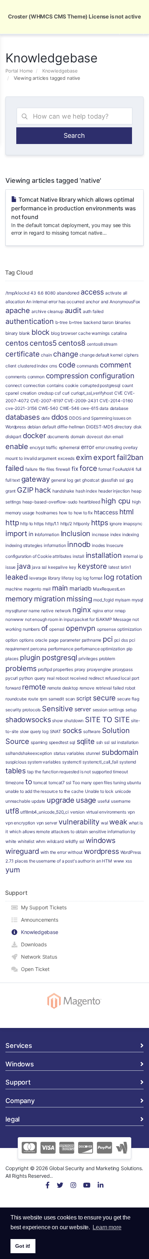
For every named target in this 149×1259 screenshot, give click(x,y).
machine (13, 589)
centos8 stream (102, 344)
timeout (120, 771)
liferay (67, 578)
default (49, 426)
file (42, 469)
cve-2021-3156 (21, 408)
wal (104, 823)
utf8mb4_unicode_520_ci (44, 812)
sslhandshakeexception (28, 753)
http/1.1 (52, 523)
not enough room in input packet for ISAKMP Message (78, 619)
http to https (32, 523)
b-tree (61, 322)
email (117, 436)
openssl (56, 629)
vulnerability (79, 822)
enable (16, 446)
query (40, 678)
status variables (69, 753)
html (126, 511)
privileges (88, 658)
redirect (96, 678)
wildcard (55, 841)
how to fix (83, 512)
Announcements (38, 920)
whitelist (26, 841)
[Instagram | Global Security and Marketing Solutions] (73, 1186)
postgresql (59, 657)
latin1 (126, 567)
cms (53, 366)
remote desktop (62, 688)
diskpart (13, 436)
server (82, 709)
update (38, 801)
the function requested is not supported (73, 771)
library (54, 578)
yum (12, 869)
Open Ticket (34, 969)
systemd (127, 762)
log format (93, 578)
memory (19, 598)
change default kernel (101, 355)
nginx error (103, 610)
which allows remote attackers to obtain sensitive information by (72, 831)
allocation (15, 301)
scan (70, 698)
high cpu (116, 501)
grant (10, 491)
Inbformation (47, 534)
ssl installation (125, 742)
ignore (116, 523)
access (92, 292)
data (103, 408)
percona (38, 648)
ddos (59, 417)
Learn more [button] (107, 1227)
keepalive (58, 567)
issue (10, 567)
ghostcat (90, 480)
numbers (31, 629)
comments (15, 376)
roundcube (16, 698)
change (65, 354)
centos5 (43, 343)
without (75, 852)
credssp (46, 393)
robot (130, 688)
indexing (130, 534)
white (10, 841)
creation (28, 393)
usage (86, 800)
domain (78, 436)
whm (41, 841)
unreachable (17, 801)
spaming (39, 742)
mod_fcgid (103, 599)
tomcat (40, 782)
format (104, 469)
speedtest (58, 742)
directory (123, 426)
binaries (123, 322)
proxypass (122, 669)
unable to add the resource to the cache (44, 791)
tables (15, 770)
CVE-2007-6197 (46, 400)
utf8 (12, 811)
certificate (22, 354)
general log (62, 480)
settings (116, 709)
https (99, 522)
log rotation (123, 577)
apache (17, 310)
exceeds (66, 458)
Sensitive (57, 708)
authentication (29, 321)
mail (47, 589)
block (40, 332)
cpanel (12, 393)
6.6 (41, 293)
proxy (79, 669)
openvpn (80, 628)
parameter (70, 640)
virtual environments (106, 812)
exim (84, 457)
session (100, 709)
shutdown (74, 720)
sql (72, 742)
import (16, 533)
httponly (81, 523)
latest (113, 567)
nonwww (14, 619)
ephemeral (69, 447)
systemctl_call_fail (100, 762)
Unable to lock (99, 791)
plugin (30, 657)
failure (31, 469)
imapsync (132, 523)
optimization (129, 629)
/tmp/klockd (17, 293)
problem (107, 658)
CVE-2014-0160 (116, 400)
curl (65, 393)
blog (55, 333)
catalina (119, 333)
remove (87, 688)
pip (130, 648)
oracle (41, 640)
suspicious (15, 762)
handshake (63, 491)
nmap (120, 610)
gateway (35, 479)
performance (60, 648)
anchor (92, 301)
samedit (56, 698)
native (47, 610)
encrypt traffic (44, 447)
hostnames (47, 512)
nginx (81, 609)
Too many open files (92, 782)
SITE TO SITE (107, 719)
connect (13, 385)
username (121, 801)
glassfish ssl (112, 480)
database (119, 408)
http (12, 522)
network (63, 610)
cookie (71, 385)
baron (108, 322)
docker (34, 435)
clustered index (33, 366)
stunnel (93, 753)
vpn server (47, 823)
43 (33, 293)
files (50, 469)
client (10, 366)
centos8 (71, 343)
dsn (107, 436)
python (26, 678)
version (77, 812)
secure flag (128, 698)
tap (30, 771)
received (78, 678)
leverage (38, 578)
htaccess (106, 512)
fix (75, 468)
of (44, 628)
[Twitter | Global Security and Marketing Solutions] (60, 1186)
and (104, 301)
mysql (137, 599)
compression (67, 375)
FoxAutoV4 (123, 469)
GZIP (25, 490)
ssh (99, 742)
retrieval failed (110, 688)
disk (137, 426)
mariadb (80, 588)
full (138, 469)
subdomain (120, 752)
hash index (86, 491)
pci (108, 639)
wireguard (22, 851)
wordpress (101, 851)
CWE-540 (48, 408)
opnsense (106, 629)
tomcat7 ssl (59, 782)
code (67, 365)
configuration (112, 375)
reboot (62, 678)
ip (141, 556)
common (35, 376)
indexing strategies (23, 545)
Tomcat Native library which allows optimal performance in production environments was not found (73, 216)
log (78, 578)
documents (58, 436)
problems (21, 668)
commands (87, 366)
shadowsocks (28, 719)
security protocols (23, 709)
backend (92, 322)
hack (43, 490)
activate (113, 293)
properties (63, 669)
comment (115, 365)
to (28, 781)
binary (11, 333)
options (26, 640)
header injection (114, 491)
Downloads (32, 944)
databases (22, 417)
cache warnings (94, 333)
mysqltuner (16, 610)
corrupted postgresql (100, 385)
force (88, 468)
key (73, 567)
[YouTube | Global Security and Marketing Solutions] (87, 1186)
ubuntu (134, 782)
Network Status (37, 957)
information (55, 545)
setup (130, 709)
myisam (122, 599)
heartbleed (89, 502)
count (127, 385)
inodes (98, 545)
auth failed (93, 311)
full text (12, 480)
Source (17, 741)
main (60, 588)
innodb (78, 544)
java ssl (39, 567)
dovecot (94, 436)
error (87, 446)
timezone (14, 782)
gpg (129, 480)
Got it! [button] (22, 1246)
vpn (131, 812)
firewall (63, 469)
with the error (54, 852)
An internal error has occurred (55, 301)
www (119, 861)
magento (32, 589)
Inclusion (76, 533)
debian (34, 426)
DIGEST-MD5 (99, 426)
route (33, 698)
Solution (116, 730)
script (83, 698)
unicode (123, 791)
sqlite (86, 741)
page (54, 640)
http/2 (66, 523)
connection (34, 385)
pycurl (11, 678)
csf (58, 393)
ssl (107, 742)
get (77, 480)
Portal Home (19, 71)
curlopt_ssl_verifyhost (92, 393)
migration (49, 598)
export (104, 457)
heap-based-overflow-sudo (49, 502)
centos (16, 343)
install (78, 556)
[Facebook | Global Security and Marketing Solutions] (47, 1186)
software (92, 731)
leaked (16, 577)
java (23, 566)
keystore (92, 566)
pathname (92, 640)
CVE (118, 393)
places (11, 658)
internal (130, 556)
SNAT (55, 731)
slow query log (34, 731)
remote (34, 687)
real (50, 678)
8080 (50, 293)
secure (104, 698)
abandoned (68, 293)
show (57, 720)
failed (14, 468)
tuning (119, 782)
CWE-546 (69, 408)
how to (65, 512)
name (34, 610)
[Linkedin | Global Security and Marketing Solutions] (100, 1186)
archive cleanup (47, 311)
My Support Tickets (42, 907)
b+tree (75, 322)
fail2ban (130, 457)
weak (118, 822)
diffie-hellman (71, 426)
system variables (44, 762)
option (11, 640)
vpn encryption (20, 823)
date (45, 418)
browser (69, 333)
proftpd (45, 669)
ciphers (131, 355)
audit (73, 310)
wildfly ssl (74, 841)
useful (104, 801)
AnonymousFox (125, 301)
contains (55, 385)
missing (79, 598)
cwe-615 (89, 408)
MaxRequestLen (109, 589)
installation (104, 555)
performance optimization (99, 648)
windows (100, 840)
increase (100, 534)
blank (24, 333)
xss (128, 861)
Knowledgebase (60, 71)
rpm (43, 698)
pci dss (121, 640)
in (31, 534)
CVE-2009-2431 (81, 400)
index (115, 534)
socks (72, 730)
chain (46, 355)
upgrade (60, 800)
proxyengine (99, 669)
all (125, 293)
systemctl (71, 762)
